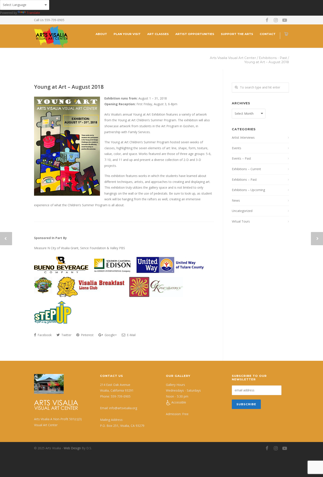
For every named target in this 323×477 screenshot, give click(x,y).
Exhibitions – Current (246, 169)
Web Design (72, 448)
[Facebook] (267, 20)
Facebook (44, 335)
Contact (268, 34)
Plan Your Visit (127, 34)
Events (236, 148)
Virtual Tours (241, 221)
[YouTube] (284, 20)
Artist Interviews (243, 137)
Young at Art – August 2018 (69, 86)
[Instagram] (275, 20)
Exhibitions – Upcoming (248, 190)
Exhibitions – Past (244, 179)
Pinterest (87, 335)
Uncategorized (242, 211)
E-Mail (131, 335)
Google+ (110, 335)
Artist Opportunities (194, 34)
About (101, 34)
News (236, 200)
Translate (33, 13)
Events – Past (241, 158)
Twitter (65, 335)
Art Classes (158, 34)
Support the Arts (237, 34)
